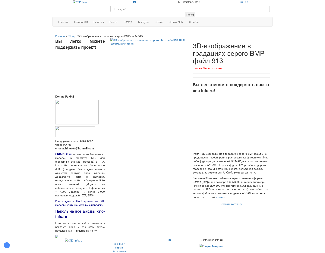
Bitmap (128, 22)
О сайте (194, 22)
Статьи (159, 22)
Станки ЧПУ (176, 22)
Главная (63, 22)
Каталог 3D (81, 22)
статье (220, 197)
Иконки (113, 22)
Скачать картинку (231, 204)
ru (241, 2)
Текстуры (143, 22)
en (246, 2)
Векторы (98, 22)
